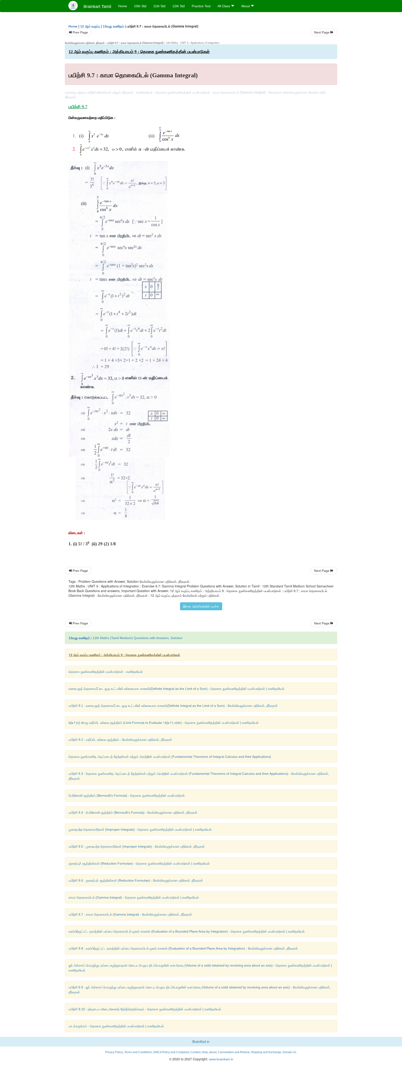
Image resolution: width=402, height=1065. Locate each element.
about (212, 1052)
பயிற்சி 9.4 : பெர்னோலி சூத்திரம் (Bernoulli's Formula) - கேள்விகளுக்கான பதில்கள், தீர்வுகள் (133, 812)
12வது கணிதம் (113, 26)
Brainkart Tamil (97, 6)
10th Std (140, 6)
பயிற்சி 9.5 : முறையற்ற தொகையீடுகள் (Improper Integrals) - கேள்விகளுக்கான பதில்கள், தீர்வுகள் (137, 846)
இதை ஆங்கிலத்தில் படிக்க (201, 606)
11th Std (159, 6)
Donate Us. (290, 1052)
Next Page (322, 32)
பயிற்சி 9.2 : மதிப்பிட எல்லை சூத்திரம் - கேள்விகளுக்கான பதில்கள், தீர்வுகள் (120, 739)
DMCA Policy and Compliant (171, 1052)
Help (205, 1052)
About (246, 6)
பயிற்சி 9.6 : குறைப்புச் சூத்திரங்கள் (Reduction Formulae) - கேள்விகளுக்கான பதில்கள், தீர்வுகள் (136, 880)
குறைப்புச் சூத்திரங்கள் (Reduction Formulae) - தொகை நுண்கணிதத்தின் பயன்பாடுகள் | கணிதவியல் (139, 863)
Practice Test (201, 6)
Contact (195, 1052)
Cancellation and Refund (233, 1052)
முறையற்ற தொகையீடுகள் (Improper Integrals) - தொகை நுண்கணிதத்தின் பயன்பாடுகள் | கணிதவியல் (140, 829)
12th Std (178, 6)
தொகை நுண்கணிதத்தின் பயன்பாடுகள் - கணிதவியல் (106, 672)
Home (122, 6)
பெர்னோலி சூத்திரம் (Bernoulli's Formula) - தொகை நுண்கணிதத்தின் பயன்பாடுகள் (127, 795)
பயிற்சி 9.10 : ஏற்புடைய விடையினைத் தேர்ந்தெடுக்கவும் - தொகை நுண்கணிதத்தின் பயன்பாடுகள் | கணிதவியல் (145, 1009)
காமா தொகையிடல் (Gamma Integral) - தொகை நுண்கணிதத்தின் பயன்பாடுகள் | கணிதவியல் (134, 897)
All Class (224, 6)
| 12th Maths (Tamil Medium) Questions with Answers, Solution (125, 638)
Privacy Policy (114, 1052)
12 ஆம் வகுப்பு (90, 26)
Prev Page (80, 32)
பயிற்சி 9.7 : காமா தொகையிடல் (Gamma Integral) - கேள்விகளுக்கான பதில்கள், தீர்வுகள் (130, 914)
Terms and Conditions (138, 1052)
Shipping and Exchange (266, 1052)
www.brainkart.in (220, 1059)
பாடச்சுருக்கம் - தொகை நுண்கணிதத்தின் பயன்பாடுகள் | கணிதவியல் (116, 1026)
